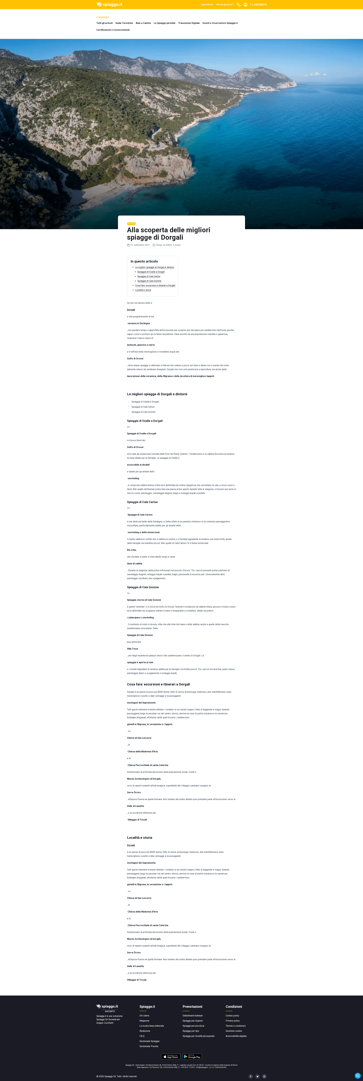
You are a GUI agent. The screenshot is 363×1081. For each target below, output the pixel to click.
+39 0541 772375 (188, 1067)
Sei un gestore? (225, 4)
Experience (207, 4)
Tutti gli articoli (104, 23)
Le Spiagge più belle (164, 23)
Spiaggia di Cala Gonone (149, 281)
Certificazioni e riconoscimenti (113, 30)
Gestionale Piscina (149, 1046)
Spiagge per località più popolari (199, 1036)
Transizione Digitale (189, 23)
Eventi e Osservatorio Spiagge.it (220, 23)
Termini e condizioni (236, 1025)
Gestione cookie (234, 1031)
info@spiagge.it (202, 1067)
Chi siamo (144, 1015)
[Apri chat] (358, 1076)
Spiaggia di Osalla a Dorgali (151, 271)
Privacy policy (233, 1020)
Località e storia (143, 290)
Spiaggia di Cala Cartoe (148, 276)
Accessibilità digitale (236, 1036)
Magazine (144, 1020)
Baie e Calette (143, 23)
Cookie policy (232, 1015)
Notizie (131, 224)
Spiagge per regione (193, 1020)
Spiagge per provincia (193, 1025)
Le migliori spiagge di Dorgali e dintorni (154, 267)
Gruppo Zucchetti (104, 1023)
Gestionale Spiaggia (149, 1041)
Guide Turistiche (124, 23)
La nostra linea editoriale (152, 1025)
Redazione (145, 1031)
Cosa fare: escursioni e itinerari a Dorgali (155, 285)
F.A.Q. (142, 1036)
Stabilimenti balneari (193, 1015)
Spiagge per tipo (191, 1031)
